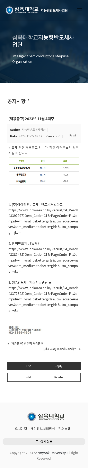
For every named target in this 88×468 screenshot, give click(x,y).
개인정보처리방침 (42, 429)
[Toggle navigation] (79, 10)
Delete (58, 377)
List (28, 366)
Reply (58, 366)
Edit (28, 377)
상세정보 (46, 441)
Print (72, 135)
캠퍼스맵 (64, 429)
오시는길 (21, 429)
